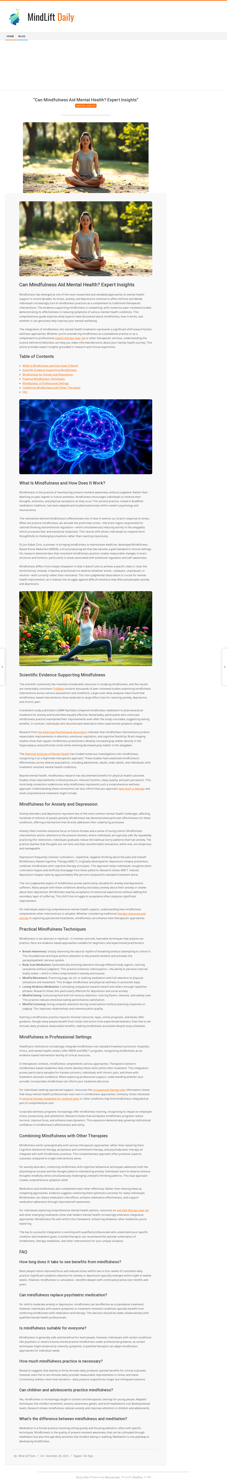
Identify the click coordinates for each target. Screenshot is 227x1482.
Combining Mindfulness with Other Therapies (51, 388)
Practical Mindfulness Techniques (43, 379)
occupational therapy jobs (109, 1090)
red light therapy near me (133, 1210)
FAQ (24, 392)
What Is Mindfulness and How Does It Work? (50, 366)
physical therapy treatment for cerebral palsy (50, 1098)
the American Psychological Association (62, 732)
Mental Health (85, 105)
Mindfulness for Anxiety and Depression (47, 374)
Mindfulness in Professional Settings (45, 383)
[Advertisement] (113, 65)
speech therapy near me (70, 338)
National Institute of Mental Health (47, 754)
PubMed (58, 689)
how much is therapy (131, 788)
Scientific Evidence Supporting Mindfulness (49, 370)
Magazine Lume (112, 1477)
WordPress (138, 1477)
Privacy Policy (83, 1477)
